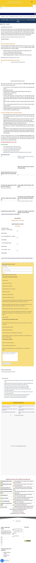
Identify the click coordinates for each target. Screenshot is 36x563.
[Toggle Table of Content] (1, 41)
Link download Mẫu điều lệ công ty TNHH (8, 142)
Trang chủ (3, 16)
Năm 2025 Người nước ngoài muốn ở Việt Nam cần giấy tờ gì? (21, 383)
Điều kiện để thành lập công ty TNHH (12, 57)
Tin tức (7, 16)
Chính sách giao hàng (28, 531)
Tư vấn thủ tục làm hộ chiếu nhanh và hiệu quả (18, 384)
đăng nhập (7, 371)
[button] (32, 2)
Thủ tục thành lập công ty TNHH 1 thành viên (11, 146)
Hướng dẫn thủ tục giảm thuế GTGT (8, 211)
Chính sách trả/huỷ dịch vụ (29, 532)
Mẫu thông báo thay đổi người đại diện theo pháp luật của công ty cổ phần (17, 152)
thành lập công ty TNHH (26, 45)
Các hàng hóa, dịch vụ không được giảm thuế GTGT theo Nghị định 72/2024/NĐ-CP (26, 198)
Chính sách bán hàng (28, 529)
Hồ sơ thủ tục (11, 149)
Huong (5, 383)
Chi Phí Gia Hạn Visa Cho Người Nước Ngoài (20, 386)
